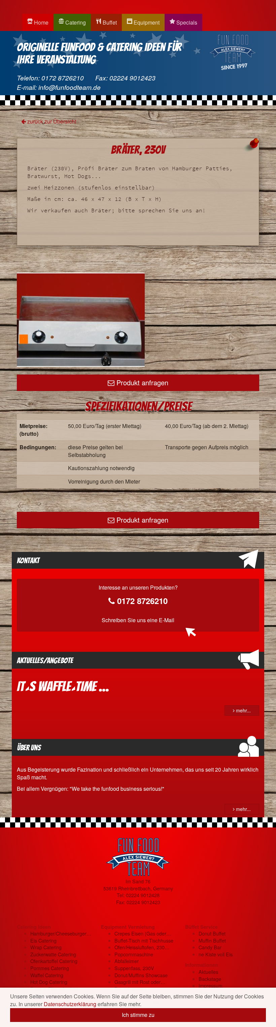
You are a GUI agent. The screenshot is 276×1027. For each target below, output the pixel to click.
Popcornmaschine (133, 954)
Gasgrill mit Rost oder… (139, 981)
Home (40, 22)
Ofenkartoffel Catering (53, 960)
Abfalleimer (126, 960)
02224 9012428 (143, 894)
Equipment (146, 22)
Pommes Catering (49, 967)
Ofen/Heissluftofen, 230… (141, 947)
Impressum (210, 985)
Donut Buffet (212, 933)
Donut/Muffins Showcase (141, 975)
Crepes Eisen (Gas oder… (142, 933)
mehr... (243, 710)
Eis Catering (43, 940)
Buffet (109, 22)
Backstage (210, 978)
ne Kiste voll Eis (216, 954)
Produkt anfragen (141, 382)
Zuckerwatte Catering (53, 954)
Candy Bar (210, 947)
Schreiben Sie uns (138, 620)
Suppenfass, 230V (134, 967)
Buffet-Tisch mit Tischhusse (143, 940)
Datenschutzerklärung (70, 1004)
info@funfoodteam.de (69, 87)
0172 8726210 (62, 77)
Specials (186, 22)
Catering (75, 22)
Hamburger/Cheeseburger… (60, 933)
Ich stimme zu (138, 1015)
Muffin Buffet (212, 940)
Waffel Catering (46, 975)
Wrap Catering (46, 947)
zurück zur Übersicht (51, 121)
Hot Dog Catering (48, 981)
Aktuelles (208, 971)
